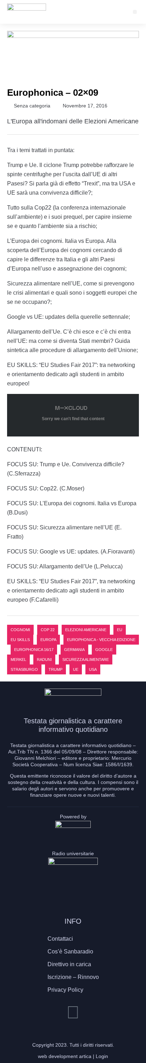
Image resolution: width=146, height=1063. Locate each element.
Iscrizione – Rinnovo (73, 977)
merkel (18, 659)
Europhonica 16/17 (34, 649)
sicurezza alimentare (85, 659)
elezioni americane (85, 630)
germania (74, 649)
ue (75, 669)
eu (119, 630)
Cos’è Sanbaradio (70, 951)
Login (102, 1056)
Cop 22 (48, 630)
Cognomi (20, 630)
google (104, 649)
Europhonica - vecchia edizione (101, 640)
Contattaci (60, 939)
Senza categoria (32, 105)
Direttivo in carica (69, 964)
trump (55, 669)
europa (48, 640)
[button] (135, 12)
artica (85, 1056)
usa (93, 669)
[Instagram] (73, 1012)
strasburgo (24, 669)
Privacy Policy (65, 990)
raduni (44, 659)
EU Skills (20, 640)
